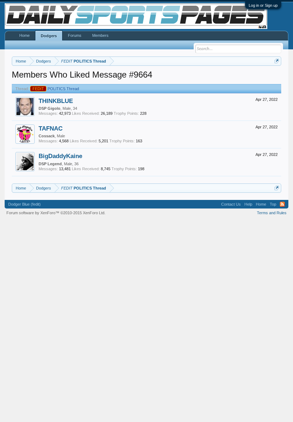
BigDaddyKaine (60, 156)
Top (273, 204)
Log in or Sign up (263, 5)
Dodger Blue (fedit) (24, 204)
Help (248, 204)
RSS (282, 204)
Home (24, 35)
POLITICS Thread (56, 89)
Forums (74, 35)
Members (100, 35)
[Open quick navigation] (276, 61)
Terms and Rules (272, 213)
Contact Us (231, 204)
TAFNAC (51, 128)
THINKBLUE (56, 100)
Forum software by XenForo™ (55, 213)
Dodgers (49, 36)
